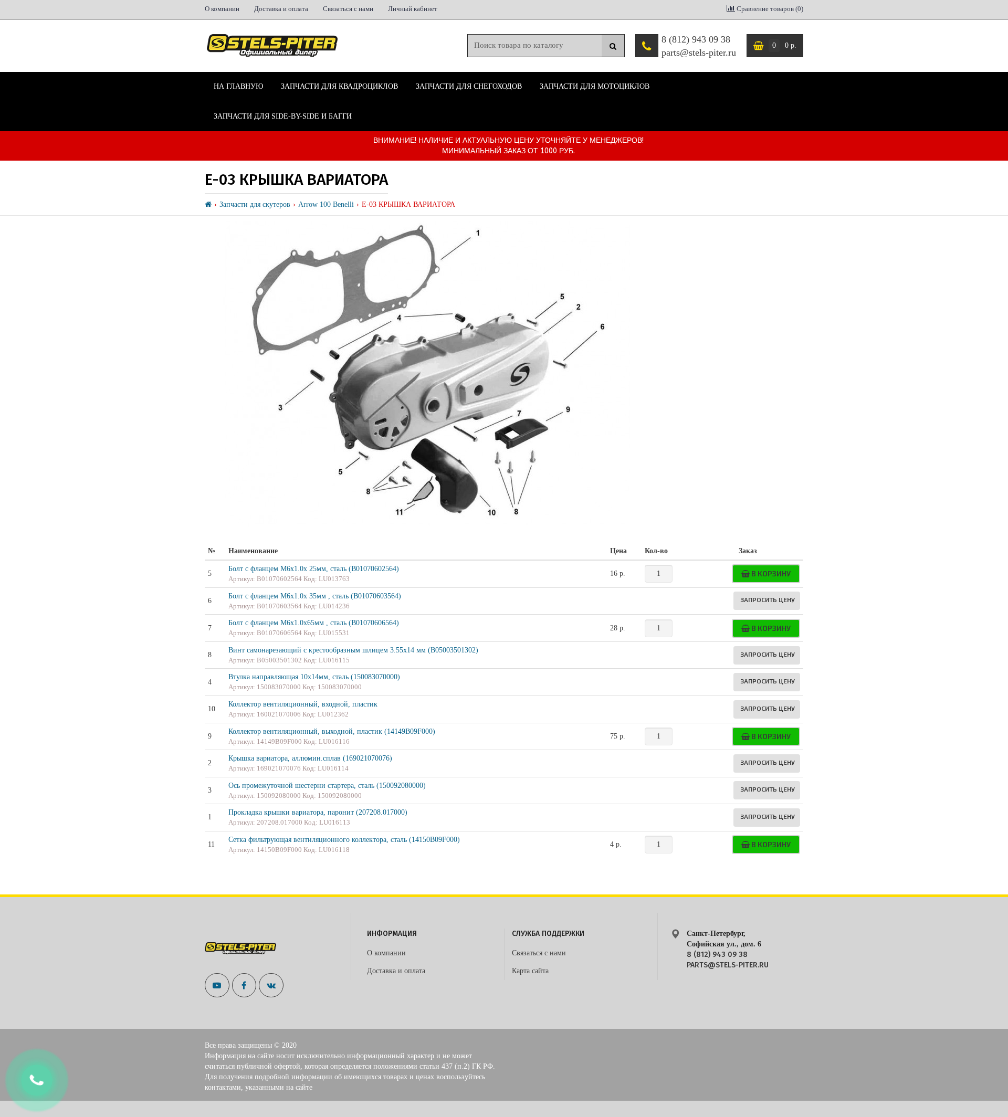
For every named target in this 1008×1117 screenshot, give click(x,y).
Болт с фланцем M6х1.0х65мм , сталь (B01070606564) (313, 623)
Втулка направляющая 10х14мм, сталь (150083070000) (314, 677)
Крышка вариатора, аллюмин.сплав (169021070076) (310, 758)
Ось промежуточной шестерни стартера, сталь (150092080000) (327, 785)
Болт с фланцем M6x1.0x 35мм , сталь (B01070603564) (314, 596)
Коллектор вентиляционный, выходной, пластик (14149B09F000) (331, 731)
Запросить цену (767, 599)
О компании (222, 9)
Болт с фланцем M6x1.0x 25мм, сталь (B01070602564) (313, 569)
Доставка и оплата (281, 9)
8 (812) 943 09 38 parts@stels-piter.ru (699, 46)
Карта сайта (530, 971)
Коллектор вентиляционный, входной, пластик (302, 704)
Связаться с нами (348, 9)
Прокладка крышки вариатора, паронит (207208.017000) (317, 812)
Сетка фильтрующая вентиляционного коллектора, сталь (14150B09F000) (344, 840)
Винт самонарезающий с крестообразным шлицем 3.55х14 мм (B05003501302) (353, 650)
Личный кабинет (412, 9)
